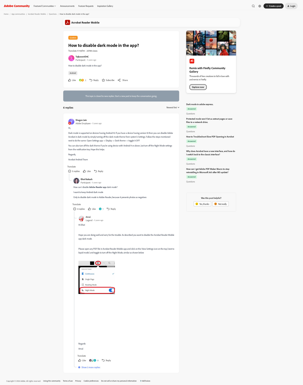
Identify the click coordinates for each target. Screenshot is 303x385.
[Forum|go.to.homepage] (17, 6)
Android (73, 73)
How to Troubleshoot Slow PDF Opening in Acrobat (210, 136)
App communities (18, 14)
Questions (53, 14)
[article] (121, 146)
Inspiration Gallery (105, 6)
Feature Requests (85, 6)
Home (6, 14)
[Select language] (259, 6)
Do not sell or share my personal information (119, 381)
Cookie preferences (91, 381)
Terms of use (68, 381)
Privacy (78, 381)
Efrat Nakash (86, 179)
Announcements (67, 6)
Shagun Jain (81, 120)
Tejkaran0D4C (82, 56)
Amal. (88, 217)
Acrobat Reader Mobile (37, 14)
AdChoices (146, 381)
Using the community (51, 381)
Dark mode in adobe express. (199, 104)
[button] (274, 6)
